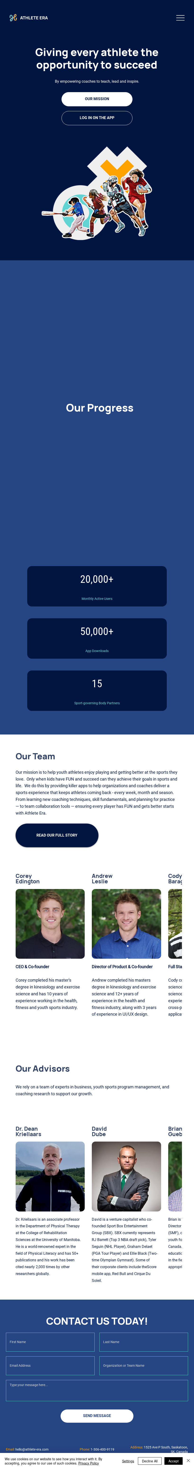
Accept (173, 1461)
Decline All (150, 1461)
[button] (57, 835)
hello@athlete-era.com (31, 1449)
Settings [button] (128, 1461)
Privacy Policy (88, 1463)
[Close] (188, 1461)
